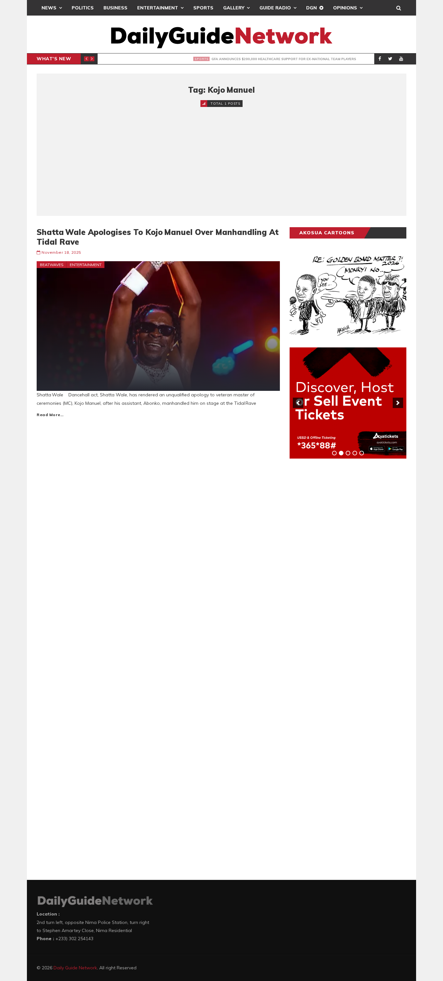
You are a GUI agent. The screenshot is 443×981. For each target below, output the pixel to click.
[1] (334, 453)
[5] (361, 453)
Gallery (233, 8)
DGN (311, 8)
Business (115, 8)
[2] (341, 453)
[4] (355, 453)
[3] (348, 453)
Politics (83, 8)
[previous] (298, 403)
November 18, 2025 (61, 252)
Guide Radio (275, 8)
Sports (203, 8)
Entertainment (157, 8)
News (49, 8)
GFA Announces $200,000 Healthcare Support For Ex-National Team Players (228, 59)
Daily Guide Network (75, 968)
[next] (398, 403)
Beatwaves (52, 264)
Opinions (345, 8)
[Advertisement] (221, 156)
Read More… (50, 414)
